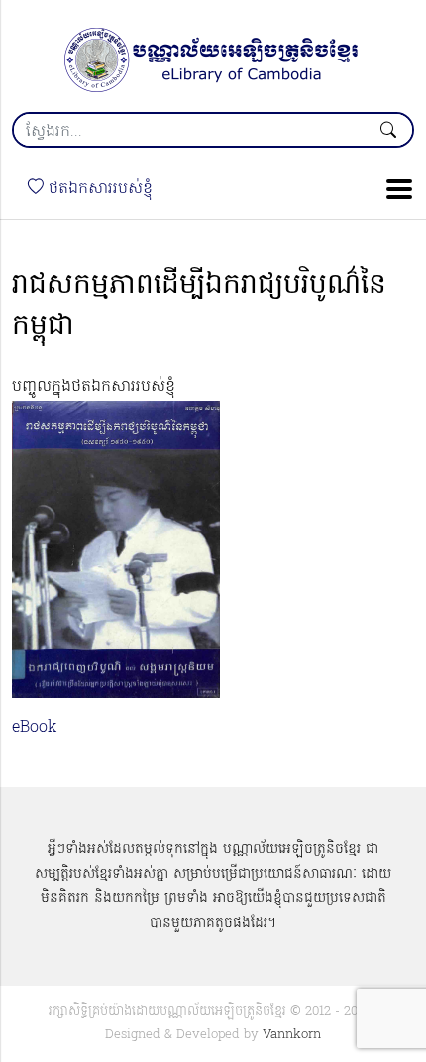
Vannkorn (292, 1034)
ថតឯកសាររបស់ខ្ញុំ (98, 189)
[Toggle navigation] (393, 189)
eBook (34, 728)
